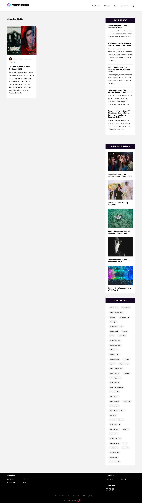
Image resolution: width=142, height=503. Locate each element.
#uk (125, 443)
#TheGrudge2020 (115, 438)
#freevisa (127, 359)
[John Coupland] (120, 161)
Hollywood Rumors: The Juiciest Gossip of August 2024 (120, 91)
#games (112, 364)
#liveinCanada (114, 392)
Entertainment (27, 59)
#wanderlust (113, 457)
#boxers (112, 317)
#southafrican (114, 429)
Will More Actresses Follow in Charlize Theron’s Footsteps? (119, 44)
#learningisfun (114, 382)
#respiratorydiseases (116, 420)
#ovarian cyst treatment (117, 410)
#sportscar (113, 434)
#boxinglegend (124, 317)
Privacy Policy (88, 496)
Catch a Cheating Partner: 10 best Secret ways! (119, 26)
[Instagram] (113, 489)
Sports (24, 482)
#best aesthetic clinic (116, 312)
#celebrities (122, 336)
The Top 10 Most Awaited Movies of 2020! (19, 68)
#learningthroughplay (116, 387)
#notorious (126, 401)
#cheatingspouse (115, 345)
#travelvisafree (114, 443)
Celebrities (107, 6)
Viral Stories (96, 6)
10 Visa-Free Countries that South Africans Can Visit (119, 232)
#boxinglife (113, 322)
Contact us (125, 6)
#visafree (125, 448)
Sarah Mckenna (18, 59)
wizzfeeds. (69, 496)
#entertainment (114, 354)
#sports (125, 429)
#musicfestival (114, 401)
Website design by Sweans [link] (69, 500)
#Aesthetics (113, 308)
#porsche (113, 415)
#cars (112, 336)
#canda (124, 331)
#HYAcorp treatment (116, 368)
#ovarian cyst (114, 406)
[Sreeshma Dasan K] (120, 246)
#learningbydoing (115, 378)
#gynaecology (124, 364)
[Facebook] (107, 489)
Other (116, 6)
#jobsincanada (114, 373)
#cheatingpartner (115, 340)
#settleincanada (115, 424)
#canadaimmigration (116, 326)
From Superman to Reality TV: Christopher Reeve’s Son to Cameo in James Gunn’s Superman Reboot (119, 114)
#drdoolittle (113, 350)
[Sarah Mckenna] (120, 190)
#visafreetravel (114, 452)
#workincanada (114, 462)
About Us (123, 479)
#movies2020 (114, 396)
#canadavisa (114, 331)
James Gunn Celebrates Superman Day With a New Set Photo (119, 69)
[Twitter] (110, 489)
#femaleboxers (114, 359)
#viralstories (114, 448)
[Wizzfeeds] (18, 4)
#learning (126, 373)
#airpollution (126, 308)
